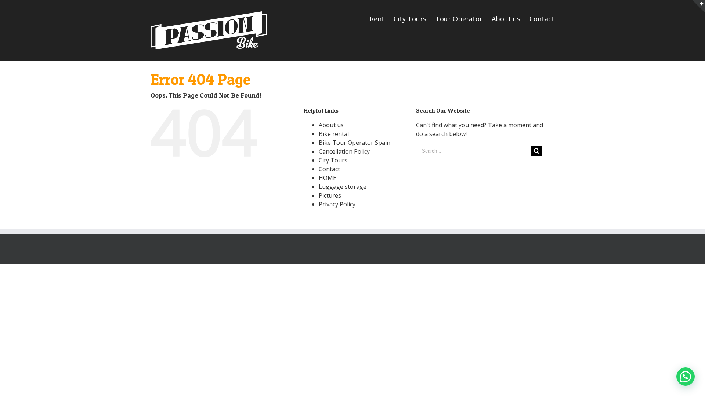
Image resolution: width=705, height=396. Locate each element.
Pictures (330, 195)
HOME (327, 178)
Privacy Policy (337, 204)
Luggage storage (342, 187)
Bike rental (334, 134)
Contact (329, 169)
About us (331, 125)
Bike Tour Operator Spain (354, 143)
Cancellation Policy (344, 151)
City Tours (333, 160)
